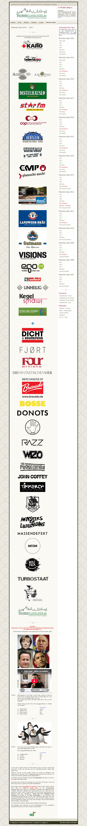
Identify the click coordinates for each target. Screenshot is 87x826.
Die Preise (61, 49)
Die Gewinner (62, 54)
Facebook (37, 822)
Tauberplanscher (50, 788)
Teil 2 (60, 45)
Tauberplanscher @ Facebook (66, 298)
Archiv (41, 22)
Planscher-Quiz (51, 22)
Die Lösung (62, 52)
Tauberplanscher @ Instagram (66, 300)
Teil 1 (60, 43)
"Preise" (47, 798)
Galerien (34, 22)
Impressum (14, 822)
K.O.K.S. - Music (63, 317)
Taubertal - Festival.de (64, 308)
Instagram (44, 822)
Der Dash (74, 822)
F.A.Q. (19, 22)
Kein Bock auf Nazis (65, 822)
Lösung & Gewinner (64, 256)
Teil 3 (60, 47)
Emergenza (62, 315)
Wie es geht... (62, 41)
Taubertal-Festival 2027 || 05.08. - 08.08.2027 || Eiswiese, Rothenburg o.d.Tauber (34, 4)
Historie (26, 22)
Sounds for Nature (63, 312)
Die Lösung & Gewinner (65, 188)
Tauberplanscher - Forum (65, 295)
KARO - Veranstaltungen (65, 310)
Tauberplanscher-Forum (35, 774)
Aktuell (13, 22)
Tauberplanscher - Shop (65, 302)
